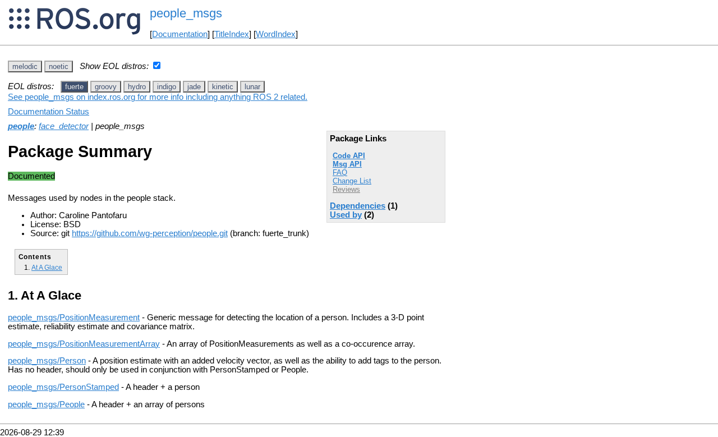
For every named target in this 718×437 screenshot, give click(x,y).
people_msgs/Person (47, 360)
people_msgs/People (46, 404)
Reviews (346, 189)
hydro (137, 86)
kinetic (222, 86)
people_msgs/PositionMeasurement (74, 317)
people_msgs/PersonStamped (63, 387)
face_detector (64, 126)
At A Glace (46, 267)
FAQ (340, 172)
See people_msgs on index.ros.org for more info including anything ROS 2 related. (157, 97)
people (21, 126)
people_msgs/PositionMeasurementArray (84, 343)
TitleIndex (231, 34)
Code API (349, 155)
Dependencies (357, 205)
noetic (58, 66)
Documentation (180, 34)
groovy (106, 86)
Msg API (347, 164)
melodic (25, 66)
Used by (346, 214)
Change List (352, 181)
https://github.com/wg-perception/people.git (150, 233)
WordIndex (276, 34)
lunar (252, 86)
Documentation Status (48, 111)
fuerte (74, 86)
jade (194, 86)
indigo (166, 86)
